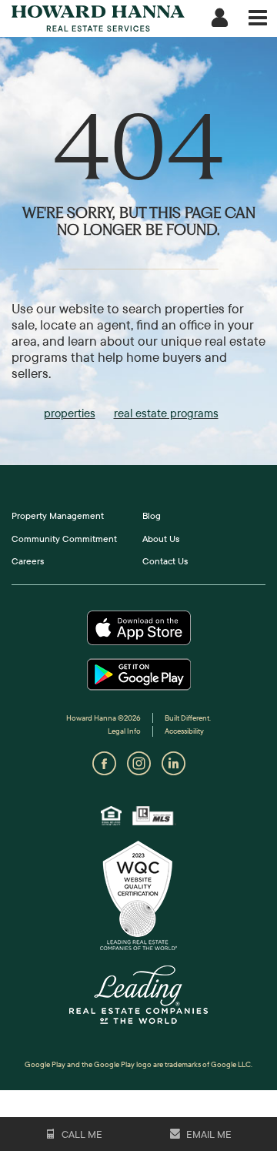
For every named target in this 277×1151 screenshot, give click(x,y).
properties (69, 413)
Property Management (58, 515)
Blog (151, 515)
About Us (160, 538)
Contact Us (165, 561)
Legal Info (124, 731)
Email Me (208, 1134)
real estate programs (166, 413)
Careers (28, 561)
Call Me (80, 1134)
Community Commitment (64, 538)
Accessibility (184, 731)
